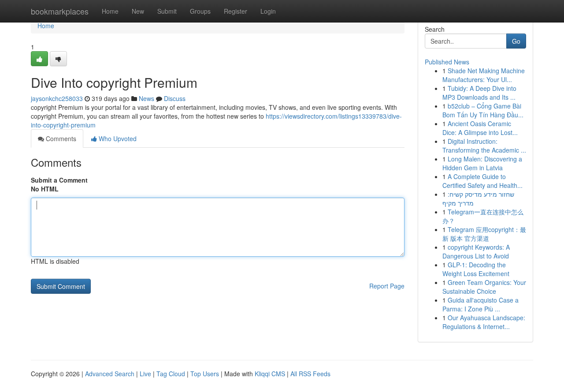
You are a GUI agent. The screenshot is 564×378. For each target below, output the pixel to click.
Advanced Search (109, 373)
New (138, 11)
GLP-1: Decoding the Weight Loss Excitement (475, 269)
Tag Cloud (170, 373)
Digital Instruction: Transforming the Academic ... (484, 145)
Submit (167, 11)
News (146, 98)
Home (110, 11)
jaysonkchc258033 (57, 98)
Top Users (204, 373)
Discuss (175, 98)
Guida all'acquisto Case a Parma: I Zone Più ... (480, 304)
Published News (447, 61)
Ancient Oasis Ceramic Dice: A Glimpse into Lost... (480, 128)
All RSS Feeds (310, 373)
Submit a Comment (59, 180)
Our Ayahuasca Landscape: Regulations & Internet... (483, 322)
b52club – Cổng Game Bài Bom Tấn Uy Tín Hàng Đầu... (482, 110)
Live (145, 373)
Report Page (386, 285)
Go (516, 41)
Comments (60, 138)
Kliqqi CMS (270, 373)
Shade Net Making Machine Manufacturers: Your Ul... (483, 75)
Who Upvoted (117, 138)
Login (268, 11)
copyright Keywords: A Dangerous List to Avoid (476, 251)
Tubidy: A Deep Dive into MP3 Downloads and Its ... (479, 92)
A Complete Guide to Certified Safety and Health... (482, 181)
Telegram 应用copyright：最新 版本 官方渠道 (484, 234)
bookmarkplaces (60, 11)
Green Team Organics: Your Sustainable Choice (484, 287)
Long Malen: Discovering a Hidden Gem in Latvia (482, 163)
